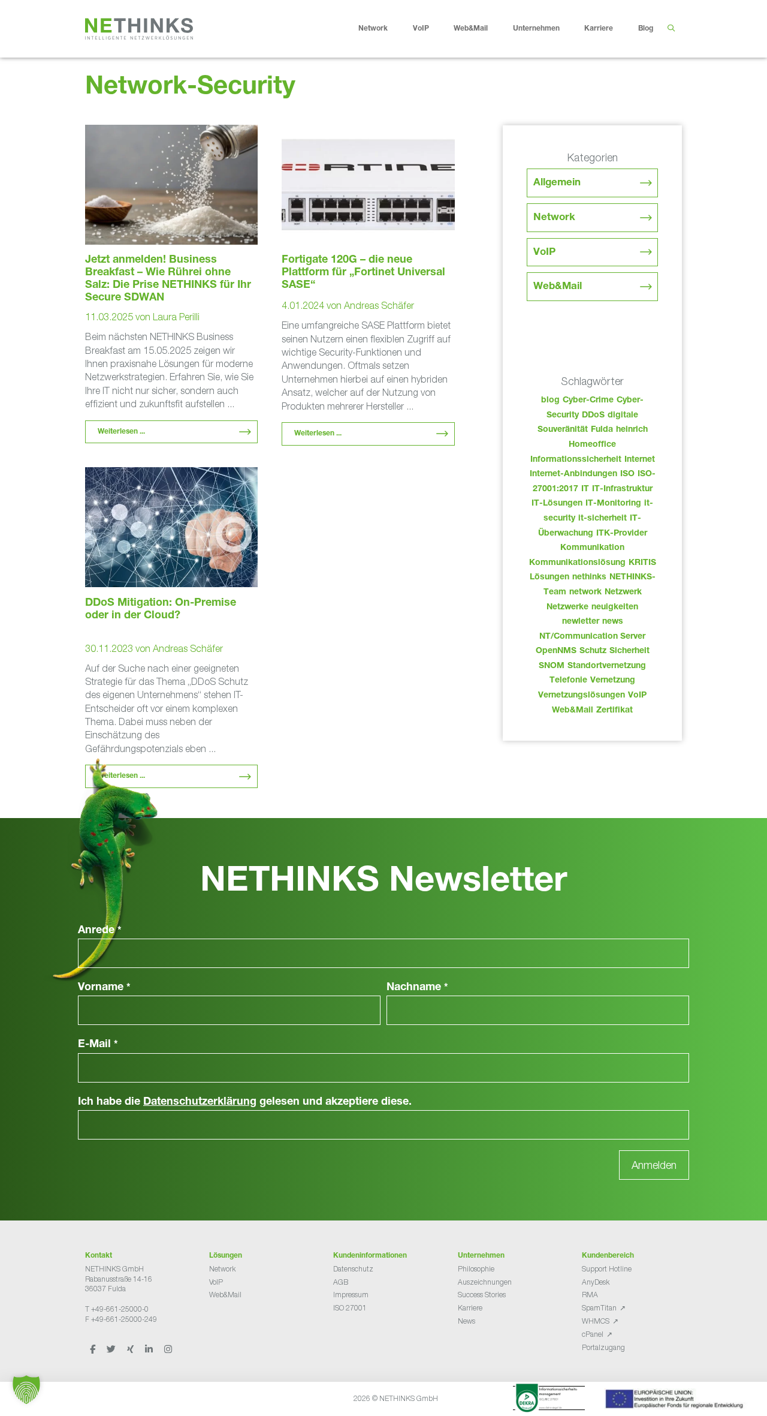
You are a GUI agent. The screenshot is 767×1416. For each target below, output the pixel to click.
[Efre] (676, 1401)
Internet (639, 460)
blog (550, 400)
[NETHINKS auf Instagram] (168, 1349)
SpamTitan (599, 1307)
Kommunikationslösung (577, 563)
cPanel (592, 1334)
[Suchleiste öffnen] (671, 29)
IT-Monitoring (613, 504)
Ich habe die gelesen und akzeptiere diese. (245, 1102)
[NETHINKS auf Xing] (131, 1349)
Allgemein (557, 183)
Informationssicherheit (575, 460)
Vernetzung (612, 681)
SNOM (551, 666)
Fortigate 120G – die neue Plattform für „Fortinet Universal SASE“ (363, 273)
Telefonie (568, 681)
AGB (340, 1281)
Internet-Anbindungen (573, 474)
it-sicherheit (602, 519)
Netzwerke (567, 607)
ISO (627, 474)
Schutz (592, 651)
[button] (26, 1389)
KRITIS (642, 563)
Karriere (598, 28)
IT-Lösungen (557, 504)
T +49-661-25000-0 (117, 1308)
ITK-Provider (621, 534)
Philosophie (476, 1268)
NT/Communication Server (592, 637)
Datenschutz (353, 1268)
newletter (580, 622)
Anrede (100, 930)
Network (373, 28)
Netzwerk (623, 592)
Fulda (602, 430)
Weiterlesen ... (121, 431)
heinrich (632, 430)
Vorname (104, 987)
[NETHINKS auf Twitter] (112, 1349)
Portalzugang (603, 1347)
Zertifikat (614, 711)
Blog (645, 28)
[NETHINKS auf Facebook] (93, 1349)
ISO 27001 (350, 1307)
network (585, 592)
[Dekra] (549, 1400)
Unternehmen (536, 28)
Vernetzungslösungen (581, 696)
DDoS (593, 415)
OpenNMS (556, 651)
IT (585, 489)
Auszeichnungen (485, 1281)
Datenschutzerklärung (199, 1102)
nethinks (589, 577)
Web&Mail (471, 28)
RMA (590, 1294)
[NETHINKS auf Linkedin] (149, 1349)
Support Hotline (607, 1268)
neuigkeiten (614, 607)
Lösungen (549, 577)
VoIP (421, 28)
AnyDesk (595, 1281)
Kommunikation (592, 548)
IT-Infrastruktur (622, 489)
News (466, 1320)
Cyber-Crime (588, 400)
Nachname (417, 987)
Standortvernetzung (606, 666)
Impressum (351, 1294)
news (612, 622)
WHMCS (595, 1320)
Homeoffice (592, 445)
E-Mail (98, 1044)
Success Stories (482, 1294)
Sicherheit (629, 651)
